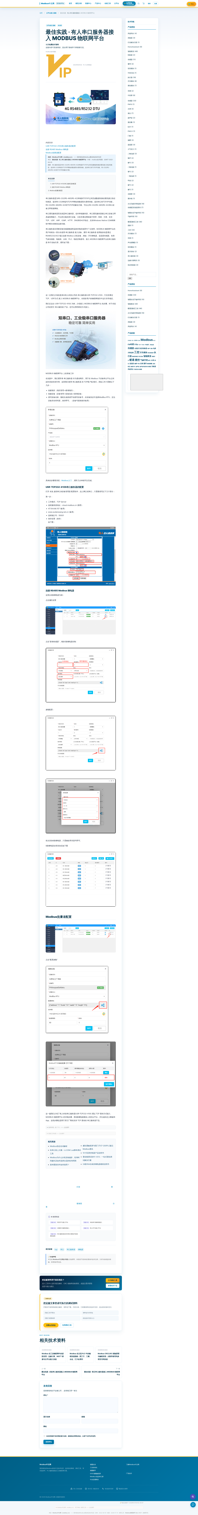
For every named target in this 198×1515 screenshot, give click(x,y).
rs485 (131, 344)
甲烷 (129, 181)
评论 (45, 1395)
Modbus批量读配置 (53, 153)
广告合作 (129, 1473)
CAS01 (129, 340)
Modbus (147, 340)
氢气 (129, 172)
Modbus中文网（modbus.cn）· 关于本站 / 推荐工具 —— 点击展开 (75, 1507)
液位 (129, 113)
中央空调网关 (94, 1479)
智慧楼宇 (93, 1470)
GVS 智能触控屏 (95, 1473)
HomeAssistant (133, 47)
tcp (56, 1249)
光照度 (130, 194)
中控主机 (131, 73)
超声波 (130, 118)
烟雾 (129, 140)
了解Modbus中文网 (132, 1464)
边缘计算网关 (132, 260)
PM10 (130, 104)
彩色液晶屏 (151, 352)
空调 (129, 91)
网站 (45, 1426)
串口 (62, 1249)
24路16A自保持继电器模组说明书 (96, 1164)
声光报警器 (132, 242)
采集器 (130, 38)
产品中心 (98, 3)
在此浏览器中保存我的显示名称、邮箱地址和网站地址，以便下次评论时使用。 (71, 1436)
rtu (136, 344)
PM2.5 (130, 131)
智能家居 (131, 51)
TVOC (142, 344)
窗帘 (129, 64)
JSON (135, 340)
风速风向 (131, 33)
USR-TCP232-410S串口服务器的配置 (61, 146)
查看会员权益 (51, 1325)
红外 (129, 127)
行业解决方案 (132, 42)
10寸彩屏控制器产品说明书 (93, 1153)
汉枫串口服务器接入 (60, 1228)
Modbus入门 (66, 480)
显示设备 (131, 251)
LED (139, 340)
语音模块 (131, 68)
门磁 (129, 136)
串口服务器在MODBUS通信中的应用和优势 (64, 1235)
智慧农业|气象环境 (134, 213)
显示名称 (46, 1417)
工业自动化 (93, 1467)
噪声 (129, 158)
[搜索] (139, 3)
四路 (151, 348)
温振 (129, 225)
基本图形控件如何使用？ (59, 1165)
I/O (132, 340)
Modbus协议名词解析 (58, 1146)
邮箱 (83, 1417)
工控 (129, 230)
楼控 (137, 359)
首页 (70, 3)
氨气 (129, 163)
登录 (149, 3)
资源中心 (88, 3)
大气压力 (131, 149)
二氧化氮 (131, 167)
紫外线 (130, 198)
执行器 (130, 77)
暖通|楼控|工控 (133, 222)
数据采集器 (135, 356)
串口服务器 (71, 1249)
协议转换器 (132, 265)
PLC (154, 340)
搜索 (130, 278)
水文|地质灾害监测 (134, 204)
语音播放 (131, 247)
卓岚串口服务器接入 (93, 1222)
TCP (139, 344)
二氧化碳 (131, 154)
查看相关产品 (112, 1286)
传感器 (130, 59)
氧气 (129, 185)
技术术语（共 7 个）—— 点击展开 (58, 1127)
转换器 (130, 55)
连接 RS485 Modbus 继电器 (57, 149)
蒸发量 (130, 122)
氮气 (129, 190)
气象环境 (131, 216)
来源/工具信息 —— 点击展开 (56, 1133)
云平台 (116, 3)
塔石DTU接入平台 (59, 1222)
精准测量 (149, 363)
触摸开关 (133, 366)
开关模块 (131, 81)
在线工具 (108, 3)
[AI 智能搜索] (193, 1496)
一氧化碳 (131, 176)
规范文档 (78, 3)
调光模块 (131, 86)
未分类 (60, 25)
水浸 (129, 109)
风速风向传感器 (138, 369)
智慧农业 (93, 1464)
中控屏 (130, 95)
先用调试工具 (67, 1325)
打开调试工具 (112, 1280)
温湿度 (130, 145)
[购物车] (143, 3)
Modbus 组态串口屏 (96, 1476)
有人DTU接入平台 (92, 1228)
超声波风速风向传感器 (145, 366)
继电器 (80, 1249)
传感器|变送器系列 (134, 207)
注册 (155, 3)
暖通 (131, 359)
